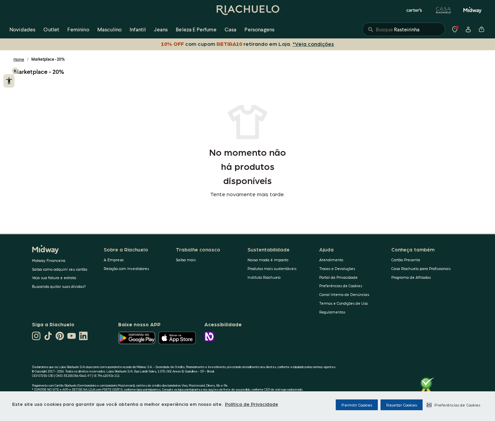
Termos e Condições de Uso (343, 303)
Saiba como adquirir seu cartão (59, 269)
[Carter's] (414, 10)
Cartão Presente (405, 259)
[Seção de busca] (403, 29)
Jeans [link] (161, 29)
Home (18, 59)
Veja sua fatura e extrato (54, 277)
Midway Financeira (48, 260)
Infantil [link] (138, 29)
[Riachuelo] (247, 10)
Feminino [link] (78, 29)
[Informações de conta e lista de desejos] (468, 29)
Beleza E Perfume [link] (196, 29)
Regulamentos (332, 311)
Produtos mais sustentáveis (272, 268)
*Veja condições (313, 43)
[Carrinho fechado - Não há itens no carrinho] (481, 29)
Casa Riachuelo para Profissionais (421, 268)
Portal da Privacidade (338, 277)
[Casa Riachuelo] (443, 10)
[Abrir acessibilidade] (8, 81)
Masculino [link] (109, 29)
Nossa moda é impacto (268, 259)
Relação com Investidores (126, 268)
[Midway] (472, 10)
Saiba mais (186, 259)
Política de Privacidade (251, 404)
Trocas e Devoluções (337, 268)
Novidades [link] (22, 29)
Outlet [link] (51, 29)
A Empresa (114, 259)
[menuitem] (22, 29)
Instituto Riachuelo (264, 277)
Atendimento (331, 259)
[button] (453, 404)
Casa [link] (231, 29)
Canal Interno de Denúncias (344, 294)
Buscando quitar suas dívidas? (59, 286)
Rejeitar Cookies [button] (401, 405)
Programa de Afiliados (411, 277)
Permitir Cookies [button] (356, 405)
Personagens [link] (259, 29)
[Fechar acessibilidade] (15, 70)
